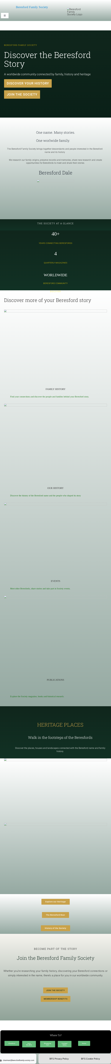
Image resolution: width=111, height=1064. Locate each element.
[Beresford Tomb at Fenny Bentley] (55, 310)
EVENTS (55, 581)
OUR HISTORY (55, 488)
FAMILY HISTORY (56, 389)
